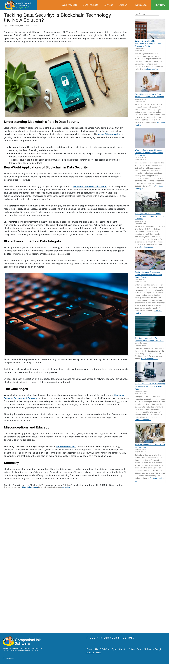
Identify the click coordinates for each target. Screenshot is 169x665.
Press (98, 652)
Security (34, 487)
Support (123, 5)
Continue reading (151, 69)
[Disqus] (66, 528)
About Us (123, 649)
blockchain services (66, 446)
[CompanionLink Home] (18, 5)
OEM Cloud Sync (108, 649)
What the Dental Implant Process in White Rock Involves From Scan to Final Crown (149, 152)
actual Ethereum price (109, 134)
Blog (132, 649)
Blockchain (26, 487)
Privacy (149, 649)
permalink (66, 487)
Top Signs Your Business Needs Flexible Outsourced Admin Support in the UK (150, 216)
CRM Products (91, 5)
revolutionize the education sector (90, 186)
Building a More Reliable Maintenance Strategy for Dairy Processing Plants (148, 43)
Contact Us (92, 649)
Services (109, 5)
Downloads (141, 5)
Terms (140, 649)
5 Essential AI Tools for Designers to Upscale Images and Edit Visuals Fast (150, 386)
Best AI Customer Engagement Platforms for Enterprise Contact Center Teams (148, 274)
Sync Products (70, 5)
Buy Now (160, 5)
